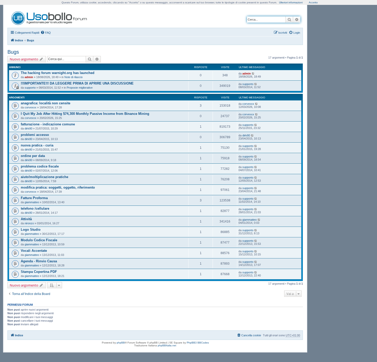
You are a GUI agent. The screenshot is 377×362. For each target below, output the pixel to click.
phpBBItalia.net (167, 345)
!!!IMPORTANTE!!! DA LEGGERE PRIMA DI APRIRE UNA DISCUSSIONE (77, 83)
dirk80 (28, 128)
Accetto (313, 2)
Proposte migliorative (80, 87)
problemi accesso (35, 135)
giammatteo (32, 202)
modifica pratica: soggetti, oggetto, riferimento (58, 187)
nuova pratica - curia (37, 145)
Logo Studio (31, 229)
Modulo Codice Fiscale (39, 240)
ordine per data (33, 156)
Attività (26, 219)
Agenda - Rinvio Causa (39, 261)
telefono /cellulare (35, 208)
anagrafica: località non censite (45, 103)
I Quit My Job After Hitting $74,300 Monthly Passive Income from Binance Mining (85, 114)
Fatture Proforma (34, 198)
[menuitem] (46, 33)
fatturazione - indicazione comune (48, 124)
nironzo (29, 223)
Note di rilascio (73, 77)
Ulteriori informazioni (291, 2)
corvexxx (30, 107)
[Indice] (49, 17)
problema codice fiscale (40, 166)
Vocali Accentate (34, 251)
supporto (30, 87)
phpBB (121, 342)
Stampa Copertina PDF (39, 272)
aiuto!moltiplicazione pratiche (44, 177)
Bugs (13, 52)
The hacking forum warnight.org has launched (57, 73)
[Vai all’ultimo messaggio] (253, 73)
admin (29, 77)
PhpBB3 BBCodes (198, 342)
